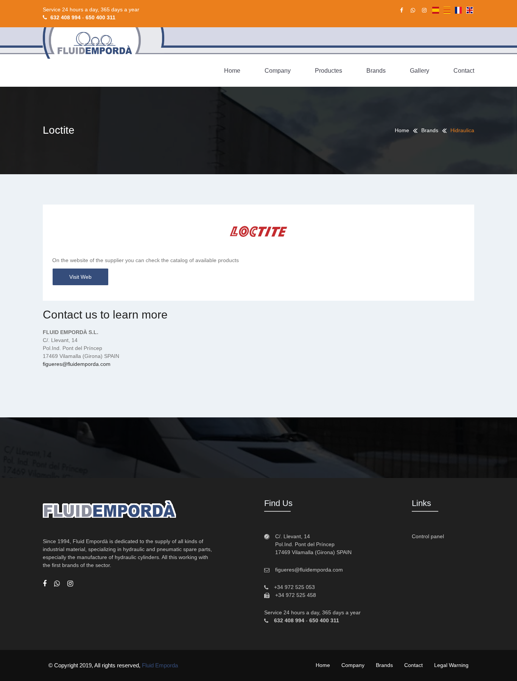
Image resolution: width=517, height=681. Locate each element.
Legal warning (451, 665)
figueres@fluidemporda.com (77, 364)
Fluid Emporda (160, 665)
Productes (328, 70)
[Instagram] (70, 583)
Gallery (419, 70)
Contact (463, 70)
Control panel (428, 536)
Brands (376, 70)
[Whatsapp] (57, 583)
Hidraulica (462, 130)
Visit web (80, 277)
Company (278, 70)
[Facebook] (45, 583)
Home (232, 70)
